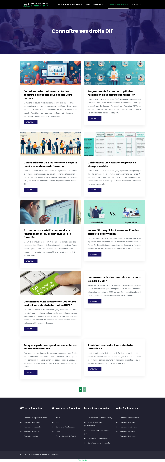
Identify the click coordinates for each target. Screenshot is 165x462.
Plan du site (82, 460)
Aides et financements (95, 4)
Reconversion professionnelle (69, 4)
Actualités (136, 4)
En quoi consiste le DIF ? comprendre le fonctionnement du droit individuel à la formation (47, 234)
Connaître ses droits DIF (118, 4)
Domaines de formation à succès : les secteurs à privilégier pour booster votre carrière (48, 95)
